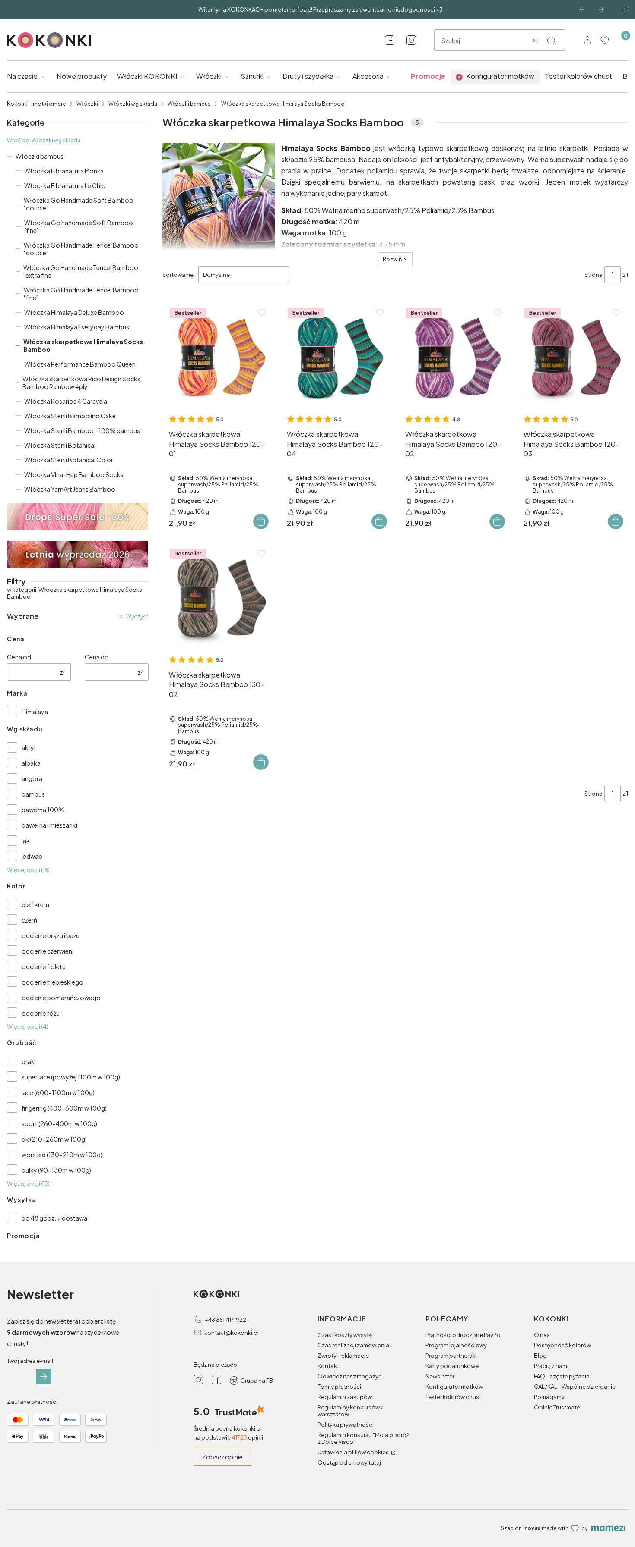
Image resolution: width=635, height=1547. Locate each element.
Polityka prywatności (346, 1424)
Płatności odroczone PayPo (463, 1334)
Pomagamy (549, 1396)
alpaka (31, 763)
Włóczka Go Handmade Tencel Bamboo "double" (81, 249)
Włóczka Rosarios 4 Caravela (65, 401)
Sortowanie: (178, 274)
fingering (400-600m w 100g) (64, 1108)
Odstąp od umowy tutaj (349, 1462)
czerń (29, 920)
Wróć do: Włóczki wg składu (43, 140)
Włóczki (87, 103)
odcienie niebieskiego (52, 982)
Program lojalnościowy (456, 1345)
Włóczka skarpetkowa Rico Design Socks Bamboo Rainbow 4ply (81, 382)
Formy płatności (339, 1386)
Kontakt (328, 1365)
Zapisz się (43, 1376)
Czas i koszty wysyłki (345, 1334)
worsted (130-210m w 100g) (62, 1154)
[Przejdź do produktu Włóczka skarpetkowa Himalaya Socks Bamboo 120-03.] (572, 356)
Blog (540, 1355)
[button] (551, 40)
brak (28, 1061)
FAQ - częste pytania (562, 1376)
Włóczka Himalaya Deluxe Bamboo (74, 312)
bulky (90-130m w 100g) (56, 1170)
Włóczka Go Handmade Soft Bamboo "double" (78, 204)
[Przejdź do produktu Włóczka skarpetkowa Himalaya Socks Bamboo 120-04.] (335, 356)
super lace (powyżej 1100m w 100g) (71, 1077)
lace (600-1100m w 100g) (58, 1092)
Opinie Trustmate (557, 1407)
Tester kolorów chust (453, 1396)
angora (32, 778)
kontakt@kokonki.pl (231, 1332)
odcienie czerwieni (47, 951)
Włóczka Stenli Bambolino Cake (70, 416)
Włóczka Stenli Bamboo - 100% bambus (82, 430)
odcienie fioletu (44, 966)
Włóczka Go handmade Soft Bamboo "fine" (78, 226)
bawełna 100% (43, 809)
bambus (33, 794)
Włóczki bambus (189, 103)
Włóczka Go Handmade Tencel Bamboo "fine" (81, 293)
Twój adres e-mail (30, 1360)
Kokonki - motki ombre (36, 103)
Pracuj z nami (551, 1365)
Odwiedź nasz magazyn (350, 1376)
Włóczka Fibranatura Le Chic (64, 185)
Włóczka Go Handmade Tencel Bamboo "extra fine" (80, 271)
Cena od (19, 657)
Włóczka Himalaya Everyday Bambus (76, 327)
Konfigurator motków (454, 1386)
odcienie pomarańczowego (61, 997)
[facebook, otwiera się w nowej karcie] (390, 40)
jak (26, 840)
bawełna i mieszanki (49, 825)
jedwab (32, 856)
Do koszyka (261, 521)
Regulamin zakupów (345, 1396)
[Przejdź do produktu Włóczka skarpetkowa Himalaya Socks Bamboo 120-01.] (217, 356)
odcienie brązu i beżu (50, 935)
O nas (542, 1334)
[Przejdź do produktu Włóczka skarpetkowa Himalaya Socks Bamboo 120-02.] (454, 356)
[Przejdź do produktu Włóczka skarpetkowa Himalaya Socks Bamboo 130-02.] (217, 596)
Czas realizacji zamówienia (353, 1345)
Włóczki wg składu (132, 103)
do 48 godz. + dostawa (54, 1218)
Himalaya (35, 711)
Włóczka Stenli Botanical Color (68, 460)
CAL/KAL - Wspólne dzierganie (575, 1386)
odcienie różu (41, 1013)
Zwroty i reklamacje (343, 1355)
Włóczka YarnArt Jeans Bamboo (69, 489)
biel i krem (35, 904)
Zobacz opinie (222, 1457)
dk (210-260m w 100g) (54, 1139)
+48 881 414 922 (225, 1319)
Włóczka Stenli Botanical (59, 445)
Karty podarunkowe (452, 1365)
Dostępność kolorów (562, 1345)
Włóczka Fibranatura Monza (64, 171)
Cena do (97, 657)
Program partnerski (450, 1355)
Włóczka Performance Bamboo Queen (80, 364)
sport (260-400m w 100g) (59, 1123)
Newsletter (439, 1376)
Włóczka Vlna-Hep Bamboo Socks (74, 474)
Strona (593, 274)
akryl (28, 747)
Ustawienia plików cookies (354, 1452)
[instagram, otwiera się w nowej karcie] (411, 40)
